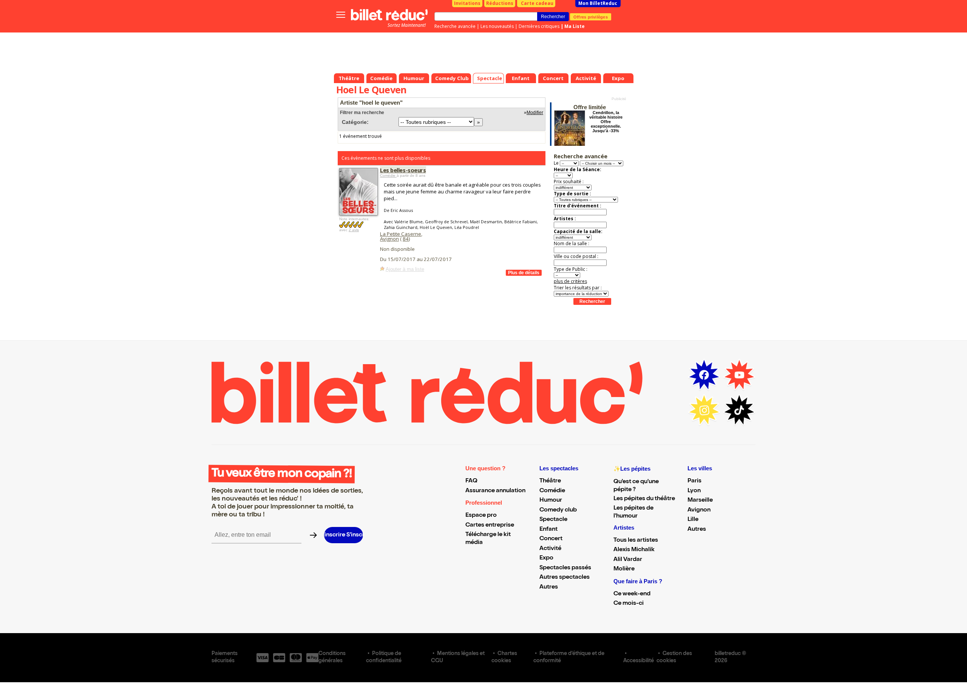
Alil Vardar (627, 560)
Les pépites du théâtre (644, 499)
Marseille (700, 501)
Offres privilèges (590, 16)
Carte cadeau (537, 3)
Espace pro (481, 516)
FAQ (471, 481)
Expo (546, 558)
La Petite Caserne (400, 233)
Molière (624, 569)
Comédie (388, 175)
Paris (694, 481)
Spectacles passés (565, 568)
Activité (550, 549)
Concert (550, 539)
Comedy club (558, 510)
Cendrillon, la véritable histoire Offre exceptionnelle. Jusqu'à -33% (606, 121)
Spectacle (553, 520)
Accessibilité (638, 661)
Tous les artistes (635, 541)
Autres (548, 587)
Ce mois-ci (628, 604)
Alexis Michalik (634, 550)
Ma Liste (574, 26)
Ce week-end (631, 594)
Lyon (694, 491)
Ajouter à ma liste (405, 269)
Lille (692, 520)
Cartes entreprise (489, 525)
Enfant (548, 530)
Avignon (389, 238)
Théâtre (550, 481)
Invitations (467, 3)
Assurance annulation (495, 491)
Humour (550, 501)
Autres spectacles (564, 578)
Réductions (499, 3)
